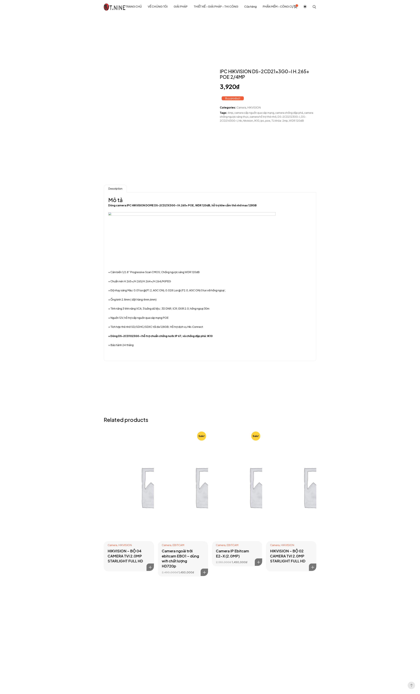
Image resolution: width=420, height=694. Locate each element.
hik (240, 120)
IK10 (256, 120)
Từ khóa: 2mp (279, 120)
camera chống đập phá (289, 112)
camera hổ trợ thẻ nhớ (263, 116)
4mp (230, 112)
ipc (262, 120)
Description (115, 188)
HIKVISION (254, 107)
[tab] (115, 188)
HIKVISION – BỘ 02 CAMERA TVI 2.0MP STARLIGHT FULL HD (287, 556)
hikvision (248, 120)
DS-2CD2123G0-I (288, 116)
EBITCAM (178, 545)
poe (267, 120)
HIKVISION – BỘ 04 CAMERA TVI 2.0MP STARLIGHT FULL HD (125, 556)
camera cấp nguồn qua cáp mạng (254, 112)
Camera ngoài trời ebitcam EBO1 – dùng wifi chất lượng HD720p (180, 558)
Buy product (232, 98)
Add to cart (204, 572)
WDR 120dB (296, 120)
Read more (150, 567)
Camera (241, 107)
